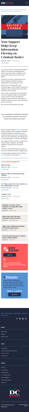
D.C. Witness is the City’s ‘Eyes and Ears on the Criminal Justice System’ (14, 185)
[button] (27, 3)
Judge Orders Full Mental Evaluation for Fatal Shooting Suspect (13, 227)
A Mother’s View (6, 194)
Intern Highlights (5, 377)
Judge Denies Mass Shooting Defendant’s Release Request (11, 217)
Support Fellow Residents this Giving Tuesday (12, 174)
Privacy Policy (4, 406)
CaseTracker (4, 348)
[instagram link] (20, 319)
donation (18, 129)
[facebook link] (17, 319)
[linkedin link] (23, 319)
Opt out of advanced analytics (8, 404)
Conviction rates (5, 353)
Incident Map (4, 355)
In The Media (4, 370)
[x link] (26, 319)
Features (3, 334)
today (2, 155)
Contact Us (4, 382)
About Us (3, 367)
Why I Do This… (6, 165)
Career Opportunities (6, 380)
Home (2, 9)
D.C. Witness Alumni (6, 375)
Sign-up (9, 255)
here (20, 155)
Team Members (5, 372)
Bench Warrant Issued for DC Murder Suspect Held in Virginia (13, 237)
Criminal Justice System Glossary (9, 350)
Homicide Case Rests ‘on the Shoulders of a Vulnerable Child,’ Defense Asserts (12, 206)
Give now (14, 294)
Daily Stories (4, 331)
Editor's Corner (9, 9)
